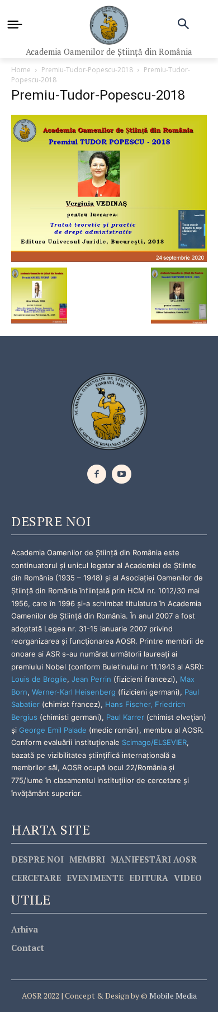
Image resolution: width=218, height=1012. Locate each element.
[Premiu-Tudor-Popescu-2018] (109, 187)
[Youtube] (121, 474)
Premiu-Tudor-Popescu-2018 (87, 69)
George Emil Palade (53, 729)
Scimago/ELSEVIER (154, 742)
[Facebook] (97, 474)
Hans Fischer (127, 704)
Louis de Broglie (39, 678)
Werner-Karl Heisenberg (74, 691)
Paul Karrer (125, 717)
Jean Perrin (92, 678)
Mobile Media (172, 995)
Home (21, 69)
